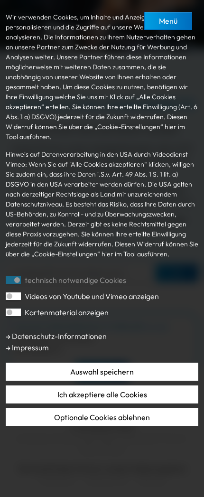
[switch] (13, 296)
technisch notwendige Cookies (75, 280)
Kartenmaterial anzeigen (67, 312)
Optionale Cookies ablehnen (102, 417)
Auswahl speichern (102, 371)
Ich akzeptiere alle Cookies (102, 394)
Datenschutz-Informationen (58, 336)
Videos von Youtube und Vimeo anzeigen (92, 296)
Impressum (29, 347)
